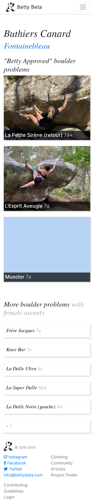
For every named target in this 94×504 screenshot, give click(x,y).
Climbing (59, 456)
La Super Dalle (26, 387)
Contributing (16, 484)
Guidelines (13, 490)
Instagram (17, 456)
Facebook (16, 462)
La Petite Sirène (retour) (39, 135)
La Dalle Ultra (24, 368)
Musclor (18, 277)
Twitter (15, 468)
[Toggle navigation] (83, 7)
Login (9, 496)
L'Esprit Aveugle (27, 206)
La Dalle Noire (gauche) (34, 406)
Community (62, 462)
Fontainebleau (27, 45)
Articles (58, 468)
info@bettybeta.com (23, 474)
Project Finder (64, 474)
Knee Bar (19, 349)
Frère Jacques (23, 330)
